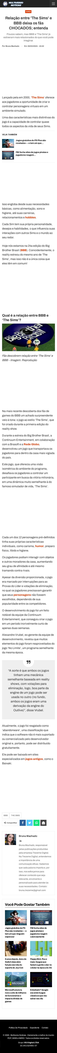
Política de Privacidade (18, 1028)
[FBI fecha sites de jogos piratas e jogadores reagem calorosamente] (8, 155)
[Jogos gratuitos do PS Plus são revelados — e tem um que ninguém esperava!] (8, 143)
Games (28, 12)
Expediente (34, 1028)
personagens (22, 594)
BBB (23, 250)
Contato (45, 1028)
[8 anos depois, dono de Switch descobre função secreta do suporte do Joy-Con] (16, 948)
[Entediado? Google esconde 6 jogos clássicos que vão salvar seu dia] (41, 979)
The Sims (15, 815)
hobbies (30, 217)
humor (39, 546)
